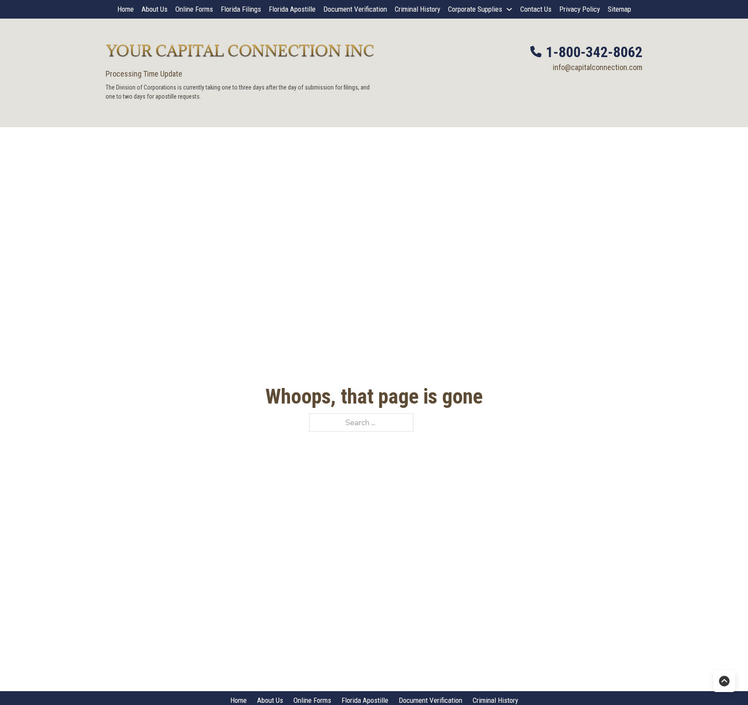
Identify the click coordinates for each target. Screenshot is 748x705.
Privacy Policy (579, 9)
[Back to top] (724, 681)
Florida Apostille (292, 9)
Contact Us (535, 9)
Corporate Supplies (475, 9)
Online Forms (194, 9)
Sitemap (619, 9)
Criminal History (417, 9)
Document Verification (355, 9)
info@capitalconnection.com (597, 67)
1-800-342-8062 (594, 52)
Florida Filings (241, 9)
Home (125, 9)
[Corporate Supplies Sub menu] (509, 9)
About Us (155, 9)
